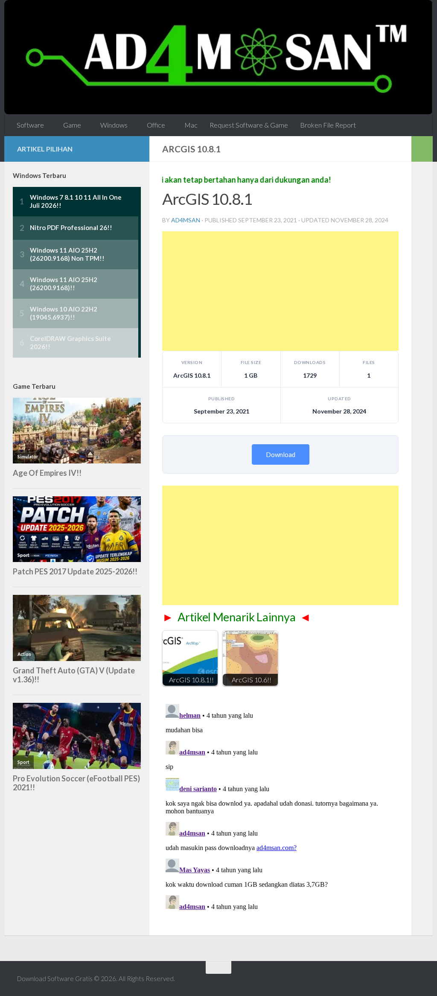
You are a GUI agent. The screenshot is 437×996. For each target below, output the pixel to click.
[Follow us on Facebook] (131, 148)
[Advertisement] (280, 291)
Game (72, 125)
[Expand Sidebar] (422, 149)
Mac (191, 125)
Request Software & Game (249, 125)
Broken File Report (328, 125)
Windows (114, 125)
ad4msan (185, 220)
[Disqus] (280, 807)
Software (30, 125)
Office (156, 125)
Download (280, 454)
